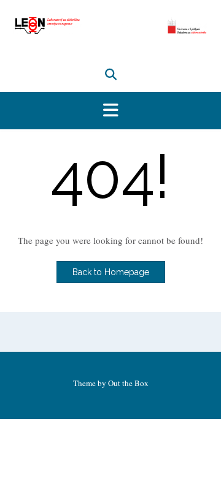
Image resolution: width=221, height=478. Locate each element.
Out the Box (128, 383)
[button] (110, 111)
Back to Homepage (110, 272)
